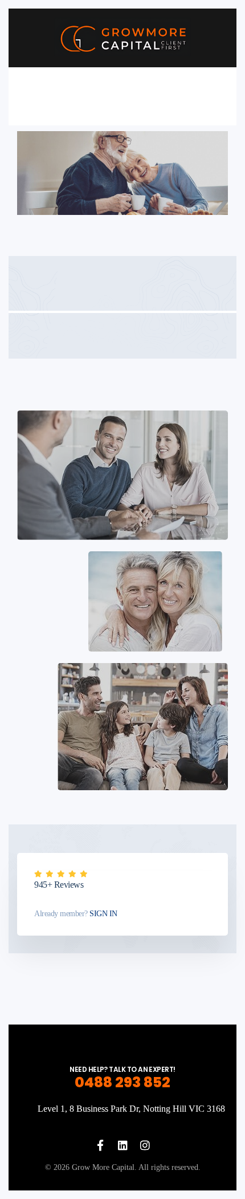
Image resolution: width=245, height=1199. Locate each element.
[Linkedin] (122, 1145)
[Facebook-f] (100, 1145)
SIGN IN (102, 913)
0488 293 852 (122, 1082)
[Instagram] (145, 1145)
